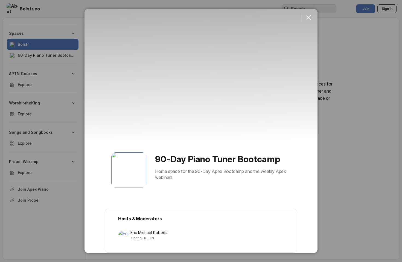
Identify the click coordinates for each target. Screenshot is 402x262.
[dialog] (201, 131)
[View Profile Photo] (128, 169)
